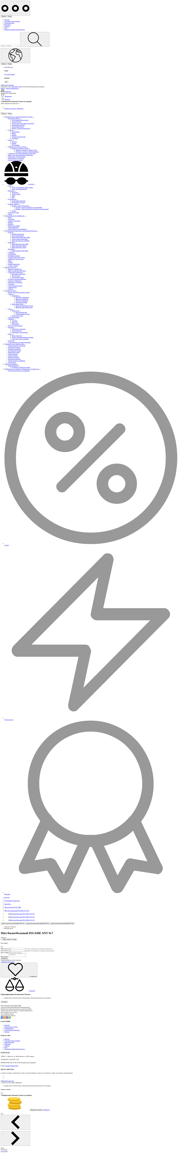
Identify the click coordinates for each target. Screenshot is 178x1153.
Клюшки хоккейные (14, 349)
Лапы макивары (13, 227)
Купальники (16, 132)
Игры (10, 261)
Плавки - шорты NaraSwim (20, 206)
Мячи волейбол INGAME (20, 251)
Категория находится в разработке (19, 371)
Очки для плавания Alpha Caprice (22, 187)
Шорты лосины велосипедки (21, 128)
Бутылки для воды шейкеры (17, 279)
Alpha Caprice (16, 194)
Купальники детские (18, 202)
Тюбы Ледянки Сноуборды (16, 346)
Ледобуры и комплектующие (21, 367)
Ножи (10, 334)
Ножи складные (17, 336)
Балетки (14, 142)
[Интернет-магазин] (7, 85)
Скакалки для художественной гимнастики (22, 153)
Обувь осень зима (17, 316)
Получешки (15, 145)
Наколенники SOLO (18, 125)
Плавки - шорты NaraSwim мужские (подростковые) (32, 209)
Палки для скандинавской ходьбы (19, 292)
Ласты (10, 214)
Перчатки (11, 219)
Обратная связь (9, 23)
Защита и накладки (14, 221)
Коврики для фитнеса (15, 269)
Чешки (14, 143)
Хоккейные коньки (14, 347)
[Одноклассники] (4, 1018)
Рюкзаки (11, 327)
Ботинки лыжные (13, 357)
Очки (10, 186)
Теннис (10, 262)
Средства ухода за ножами (20, 339)
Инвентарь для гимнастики (16, 157)
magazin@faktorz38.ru (11, 1066)
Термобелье (16, 296)
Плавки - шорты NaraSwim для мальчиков (29, 207)
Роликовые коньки (14, 256)
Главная (6, 26)
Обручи (10, 289)
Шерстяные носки (18, 304)
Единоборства (8, 1028)
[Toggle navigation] (15, 8)
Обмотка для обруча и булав (17, 147)
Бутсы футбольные (18, 236)
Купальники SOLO (18, 127)
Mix (13, 197)
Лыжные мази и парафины (16, 361)
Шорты (14, 135)
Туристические (16, 331)
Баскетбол (11, 242)
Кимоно (10, 224)
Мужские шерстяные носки (24, 306)
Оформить (20, 108)
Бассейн (7, 1025)
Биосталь (15, 322)
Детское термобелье (22, 301)
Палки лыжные (13, 356)
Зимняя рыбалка (13, 366)
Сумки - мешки (13, 266)
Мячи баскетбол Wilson (19, 246)
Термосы (11, 319)
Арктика (14, 321)
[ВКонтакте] (2, 1018)
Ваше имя (4, 949)
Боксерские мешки (14, 226)
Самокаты (11, 252)
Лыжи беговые (13, 354)
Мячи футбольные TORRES (21, 241)
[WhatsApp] (10, 1018)
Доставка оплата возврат (12, 21)
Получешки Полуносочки (20, 120)
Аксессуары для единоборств (17, 229)
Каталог (7, 19)
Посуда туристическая (15, 326)
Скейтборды (12, 254)
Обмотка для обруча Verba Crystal (26, 150)
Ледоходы (11, 341)
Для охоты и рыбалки (18, 329)
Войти (3, 88)
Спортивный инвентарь (12, 1030)
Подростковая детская (22, 314)
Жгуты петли (16, 276)
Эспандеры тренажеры (15, 272)
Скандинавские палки (15, 286)
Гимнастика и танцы (11, 1027)
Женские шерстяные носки (24, 307)
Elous (13, 196)
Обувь (10, 140)
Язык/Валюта (8, 67)
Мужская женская (21, 312)
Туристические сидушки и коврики (19, 342)
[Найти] (34, 39)
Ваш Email (4, 950)
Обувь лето (15, 311)
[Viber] (7, 1018)
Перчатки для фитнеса (15, 282)
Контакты (7, 24)
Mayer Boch (15, 324)
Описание (4, 1002)
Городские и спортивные (20, 332)
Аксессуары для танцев (15, 160)
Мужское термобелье (22, 297)
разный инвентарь (14, 264)
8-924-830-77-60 (16, 87)
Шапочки (11, 191)
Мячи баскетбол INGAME (20, 244)
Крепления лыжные (14, 359)
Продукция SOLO (14, 118)
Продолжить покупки (36, 1110)
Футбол (10, 232)
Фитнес (6, 1032)
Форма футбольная (18, 234)
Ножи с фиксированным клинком (22, 337)
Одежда (10, 130)
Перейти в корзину (10, 108)
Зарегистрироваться (12, 88)
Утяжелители (12, 287)
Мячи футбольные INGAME (21, 237)
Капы (10, 217)
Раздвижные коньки (14, 351)
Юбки (14, 133)
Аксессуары (12, 362)
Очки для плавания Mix (19, 189)
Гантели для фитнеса (14, 281)
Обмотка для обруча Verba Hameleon (27, 152)
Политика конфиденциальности (14, 29)
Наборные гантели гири (15, 259)
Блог (5, 28)
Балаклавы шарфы (21, 302)
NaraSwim (15, 192)
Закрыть (3, 16)
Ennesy (14, 211)
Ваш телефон (5, 952)
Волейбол (11, 249)
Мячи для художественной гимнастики (20, 155)
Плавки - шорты (13, 204)
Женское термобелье (22, 299)
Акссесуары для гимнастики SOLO (23, 123)
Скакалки (11, 284)
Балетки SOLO (16, 122)
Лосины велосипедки (18, 137)
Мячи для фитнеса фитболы (17, 271)
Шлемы (10, 222)
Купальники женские (18, 201)
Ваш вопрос (4, 956)
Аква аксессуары (13, 212)
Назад (9, 16)
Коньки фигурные (14, 352)
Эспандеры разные (18, 277)
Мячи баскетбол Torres (19, 247)
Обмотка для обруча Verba (20, 148)
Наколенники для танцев (16, 158)
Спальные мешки (13, 317)
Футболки (15, 138)
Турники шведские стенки (16, 257)
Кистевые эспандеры (18, 274)
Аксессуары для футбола (20, 239)
